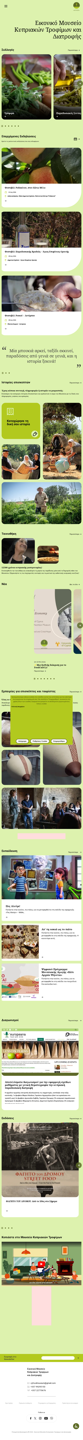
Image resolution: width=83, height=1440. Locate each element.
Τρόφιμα (9, 113)
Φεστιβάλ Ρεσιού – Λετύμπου (20, 315)
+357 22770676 (38, 1390)
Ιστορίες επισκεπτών (16, 382)
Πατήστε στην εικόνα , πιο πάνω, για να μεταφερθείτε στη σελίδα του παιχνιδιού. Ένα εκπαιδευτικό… (59, 981)
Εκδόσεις (8, 1118)
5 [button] (15, 126)
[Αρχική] (76, 6)
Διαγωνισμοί (10, 1020)
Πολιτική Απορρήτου (17, 706)
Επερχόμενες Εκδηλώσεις (19, 136)
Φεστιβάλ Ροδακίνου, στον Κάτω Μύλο (25, 187)
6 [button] (18, 126)
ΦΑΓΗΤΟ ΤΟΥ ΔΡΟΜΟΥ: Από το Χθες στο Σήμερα (31, 1201)
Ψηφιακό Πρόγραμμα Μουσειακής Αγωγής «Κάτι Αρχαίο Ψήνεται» (58, 972)
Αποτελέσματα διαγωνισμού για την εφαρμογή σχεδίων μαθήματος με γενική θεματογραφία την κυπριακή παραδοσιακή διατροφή (38, 1085)
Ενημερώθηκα (59, 741)
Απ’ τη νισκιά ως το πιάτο (57, 929)
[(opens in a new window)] (31, 1418)
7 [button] (54, 678)
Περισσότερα (73, 50)
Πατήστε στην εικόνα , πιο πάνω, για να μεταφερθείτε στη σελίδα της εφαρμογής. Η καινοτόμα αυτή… (60, 935)
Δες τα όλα (74, 584)
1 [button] (2, 126)
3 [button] (8, 126)
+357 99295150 (38, 1387)
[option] (26, 87)
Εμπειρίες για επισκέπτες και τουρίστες (29, 691)
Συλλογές (8, 49)
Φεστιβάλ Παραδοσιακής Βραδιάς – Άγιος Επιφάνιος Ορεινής (37, 251)
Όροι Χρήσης (9, 1403)
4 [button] (11, 126)
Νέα (4, 584)
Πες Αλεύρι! (13, 906)
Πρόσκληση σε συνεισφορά (70, 1403)
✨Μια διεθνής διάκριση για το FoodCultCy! (50, 666)
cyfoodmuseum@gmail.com (43, 1383)
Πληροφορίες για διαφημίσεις (47, 1403)
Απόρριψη (22, 741)
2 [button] (5, 126)
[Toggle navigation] (6, 6)
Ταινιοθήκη (9, 533)
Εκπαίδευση (9, 851)
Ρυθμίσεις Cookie (40, 741)
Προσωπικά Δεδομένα (25, 1403)
